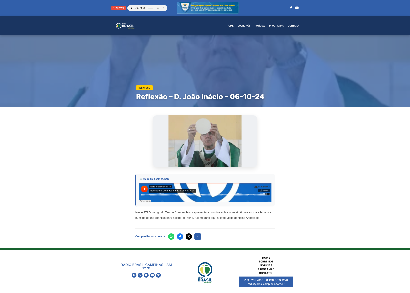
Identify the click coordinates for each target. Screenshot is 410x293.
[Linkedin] (146, 275)
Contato (293, 25)
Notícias (259, 25)
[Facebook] (291, 8)
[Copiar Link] (197, 236)
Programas (276, 25)
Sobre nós (244, 25)
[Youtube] (152, 275)
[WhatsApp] (171, 236)
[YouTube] (297, 8)
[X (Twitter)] (189, 236)
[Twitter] (158, 275)
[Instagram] (140, 275)
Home (230, 25)
